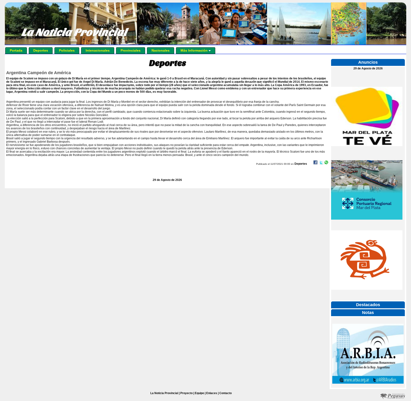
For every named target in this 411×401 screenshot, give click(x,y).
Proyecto (186, 393)
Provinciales (131, 50)
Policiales (67, 50)
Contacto (225, 393)
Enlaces (211, 393)
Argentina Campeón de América (38, 72)
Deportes (40, 50)
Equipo (199, 393)
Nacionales (161, 50)
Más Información (195, 50)
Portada (16, 50)
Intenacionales (98, 50)
